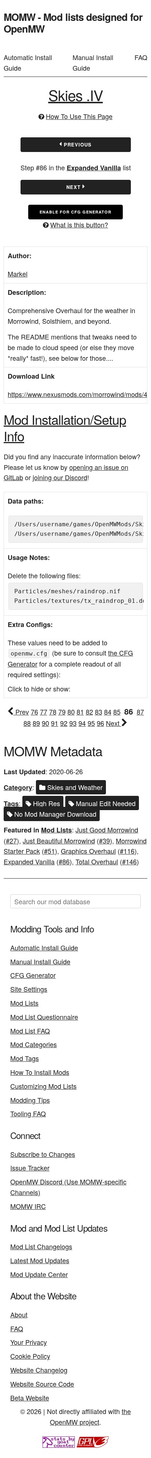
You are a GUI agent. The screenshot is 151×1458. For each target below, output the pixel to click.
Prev (21, 711)
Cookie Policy (30, 1356)
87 (140, 711)
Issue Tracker (29, 1167)
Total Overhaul (97, 861)
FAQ (141, 57)
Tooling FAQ (28, 1113)
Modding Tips (30, 1100)
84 (107, 711)
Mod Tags (24, 1058)
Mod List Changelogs (41, 1246)
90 (45, 723)
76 (34, 711)
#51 (49, 851)
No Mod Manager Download (54, 814)
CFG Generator (33, 975)
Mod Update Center (39, 1274)
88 (27, 723)
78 (52, 711)
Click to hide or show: (39, 688)
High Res (45, 803)
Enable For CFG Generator (75, 212)
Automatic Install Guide (28, 62)
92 (63, 723)
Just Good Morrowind (107, 829)
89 (36, 723)
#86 (64, 861)
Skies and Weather (74, 787)
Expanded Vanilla (94, 167)
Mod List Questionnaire (44, 1016)
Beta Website (29, 1397)
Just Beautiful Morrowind (59, 840)
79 (62, 711)
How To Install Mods (39, 1072)
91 (54, 723)
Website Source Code (42, 1383)
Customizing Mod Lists (43, 1086)
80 (71, 711)
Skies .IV (75, 94)
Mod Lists (56, 830)
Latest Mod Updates (39, 1260)
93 (73, 723)
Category (18, 787)
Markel (17, 273)
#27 (11, 840)
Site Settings (28, 989)
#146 (129, 861)
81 (80, 711)
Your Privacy (28, 1342)
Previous (77, 144)
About (18, 1314)
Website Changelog (38, 1369)
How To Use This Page (79, 116)
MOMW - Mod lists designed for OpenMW (73, 23)
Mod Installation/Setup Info (65, 427)
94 (82, 723)
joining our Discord (60, 477)
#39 (104, 840)
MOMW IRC (28, 1206)
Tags (11, 803)
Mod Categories (33, 1044)
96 (100, 723)
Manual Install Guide (93, 62)
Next (74, 186)
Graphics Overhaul (88, 851)
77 (43, 711)
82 (89, 711)
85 (117, 711)
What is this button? (79, 224)
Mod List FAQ (30, 1030)
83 (98, 711)
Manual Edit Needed (105, 803)
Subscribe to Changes (42, 1154)
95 (91, 723)
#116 (127, 851)
